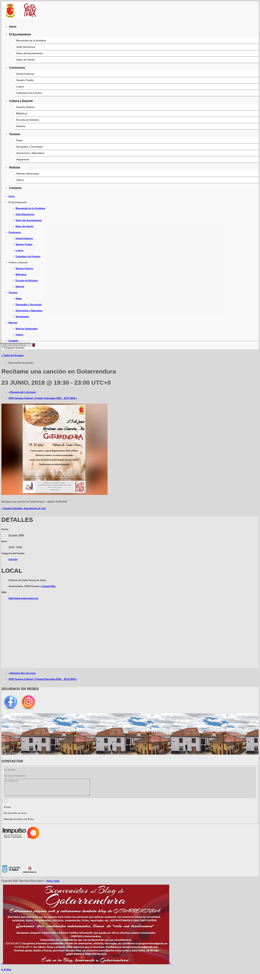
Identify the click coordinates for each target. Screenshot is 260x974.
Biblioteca (21, 113)
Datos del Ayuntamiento (29, 53)
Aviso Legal (53, 881)
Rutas (19, 140)
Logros (20, 86)
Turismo (14, 134)
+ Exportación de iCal (34, 508)
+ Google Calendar (11, 508)
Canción (13, 559)
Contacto (15, 187)
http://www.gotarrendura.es (23, 598)
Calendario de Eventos (29, 92)
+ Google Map (48, 586)
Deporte (20, 126)
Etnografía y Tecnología (29, 146)
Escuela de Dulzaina (27, 119)
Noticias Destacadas (27, 173)
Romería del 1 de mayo (22, 392)
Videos (20, 180)
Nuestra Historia (25, 107)
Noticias (14, 167)
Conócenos (17, 67)
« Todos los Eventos (12, 355)
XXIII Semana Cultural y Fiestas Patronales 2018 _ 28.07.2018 (42, 398)
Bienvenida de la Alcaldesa (31, 40)
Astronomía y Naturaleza (30, 153)
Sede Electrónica (25, 46)
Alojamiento (22, 159)
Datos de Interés (25, 59)
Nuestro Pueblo (25, 80)
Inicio (12, 26)
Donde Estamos (25, 73)
